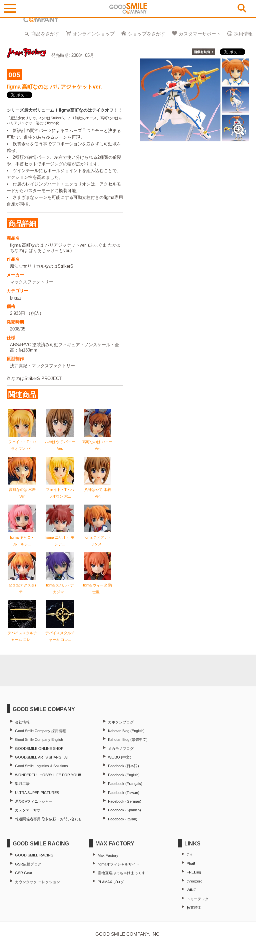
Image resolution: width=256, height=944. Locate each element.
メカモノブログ (121, 749)
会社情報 (22, 722)
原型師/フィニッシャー (34, 801)
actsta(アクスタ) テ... (22, 588)
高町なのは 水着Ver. (22, 493)
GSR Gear (23, 873)
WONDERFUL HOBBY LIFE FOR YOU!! (48, 775)
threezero (194, 881)
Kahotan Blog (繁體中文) (128, 739)
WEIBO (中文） (120, 757)
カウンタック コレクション (37, 882)
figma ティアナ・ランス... (98, 540)
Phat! (191, 863)
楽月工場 (22, 784)
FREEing (194, 872)
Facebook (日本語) (123, 766)
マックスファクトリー (31, 281)
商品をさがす (45, 33)
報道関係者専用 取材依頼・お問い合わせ (48, 819)
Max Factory (108, 855)
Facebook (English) (124, 775)
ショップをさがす (146, 33)
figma (15, 297)
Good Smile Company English (39, 739)
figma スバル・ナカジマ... (60, 588)
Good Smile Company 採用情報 (40, 731)
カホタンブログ (121, 722)
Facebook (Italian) (122, 819)
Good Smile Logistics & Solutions (41, 766)
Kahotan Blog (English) (126, 731)
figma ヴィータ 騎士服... (97, 588)
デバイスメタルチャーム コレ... (22, 636)
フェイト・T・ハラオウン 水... (60, 493)
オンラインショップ (94, 33)
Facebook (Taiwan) (123, 793)
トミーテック (198, 899)
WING (192, 890)
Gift (189, 855)
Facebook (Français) (125, 784)
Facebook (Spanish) (124, 810)
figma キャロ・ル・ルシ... (22, 540)
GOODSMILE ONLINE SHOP (39, 749)
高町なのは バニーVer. (97, 445)
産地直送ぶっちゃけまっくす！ (123, 873)
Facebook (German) (124, 801)
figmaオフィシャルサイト (118, 864)
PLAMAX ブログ (111, 882)
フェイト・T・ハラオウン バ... (22, 445)
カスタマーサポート (200, 33)
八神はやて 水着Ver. (97, 493)
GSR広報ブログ (28, 864)
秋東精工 (194, 908)
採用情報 (243, 33)
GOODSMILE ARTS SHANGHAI (41, 757)
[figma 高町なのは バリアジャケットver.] (194, 137)
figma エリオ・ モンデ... (59, 540)
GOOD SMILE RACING (34, 855)
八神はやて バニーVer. (60, 445)
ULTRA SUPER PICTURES (37, 793)
